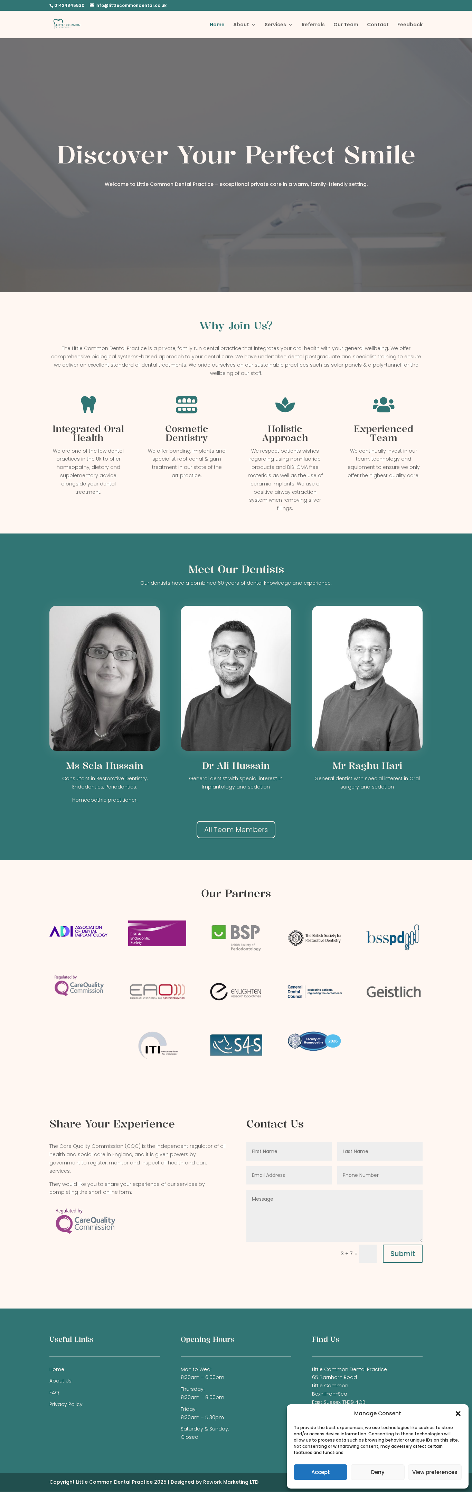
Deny (378, 1472)
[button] (458, 1413)
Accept (320, 1472)
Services (275, 25)
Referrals (313, 25)
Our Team (345, 25)
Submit (402, 1253)
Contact (378, 25)
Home (217, 25)
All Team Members (236, 829)
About (241, 25)
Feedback (410, 25)
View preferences (434, 1472)
